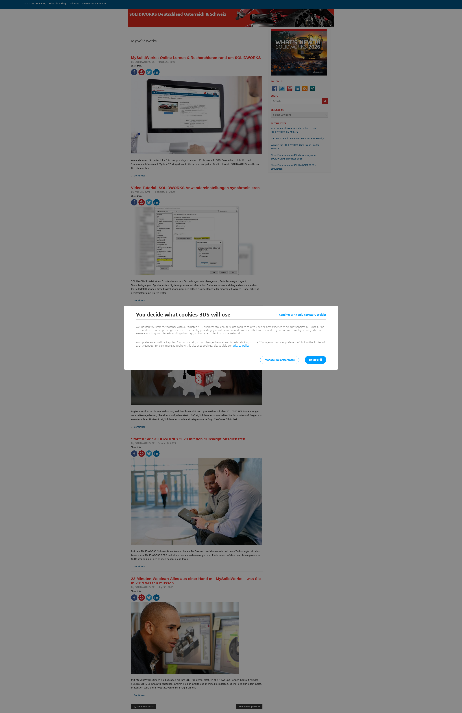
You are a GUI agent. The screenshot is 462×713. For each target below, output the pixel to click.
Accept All (315, 359)
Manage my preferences (280, 359)
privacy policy (240, 345)
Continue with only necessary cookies (302, 314)
